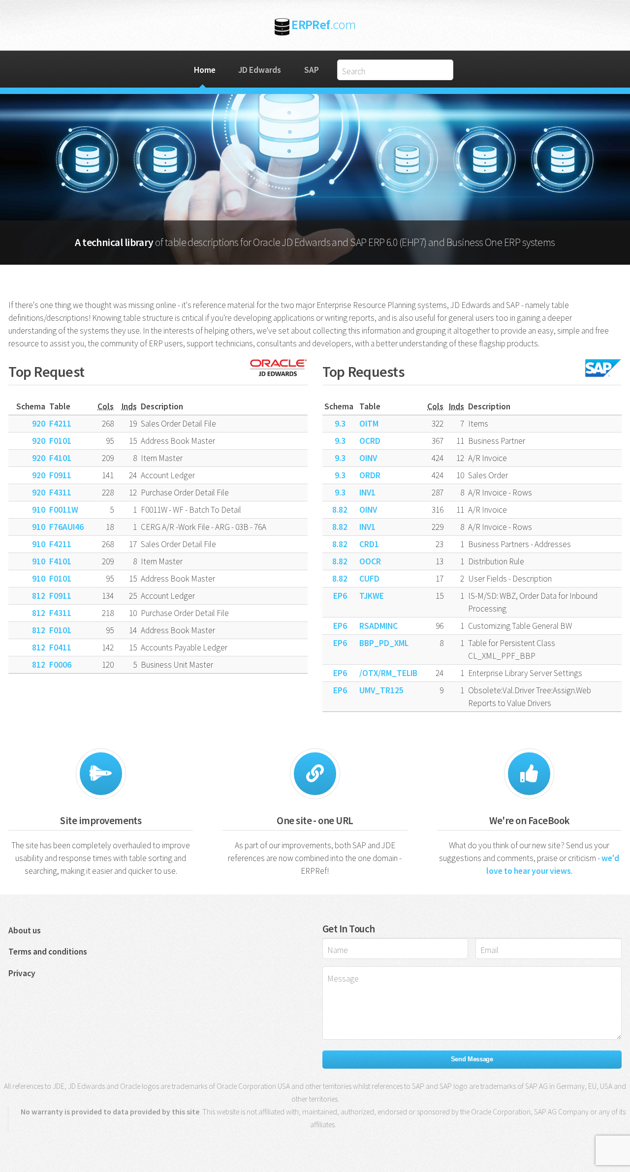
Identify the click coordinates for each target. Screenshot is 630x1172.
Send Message (472, 1059)
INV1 (367, 492)
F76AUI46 (66, 527)
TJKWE (371, 595)
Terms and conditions (47, 951)
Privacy (21, 973)
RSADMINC (378, 625)
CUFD (369, 578)
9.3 (340, 423)
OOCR (370, 561)
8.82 (339, 509)
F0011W (63, 509)
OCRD (369, 440)
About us (24, 930)
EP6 (340, 595)
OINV (368, 458)
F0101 (60, 440)
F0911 (60, 475)
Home (205, 69)
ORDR (369, 475)
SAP (311, 69)
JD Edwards (259, 69)
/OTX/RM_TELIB (388, 673)
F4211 (60, 423)
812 (38, 595)
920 (38, 423)
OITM (368, 423)
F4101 (60, 458)
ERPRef (323, 24)
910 (38, 509)
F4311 (60, 492)
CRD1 (369, 544)
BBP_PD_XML (384, 643)
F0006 (60, 664)
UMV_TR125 (381, 690)
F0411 (60, 647)
